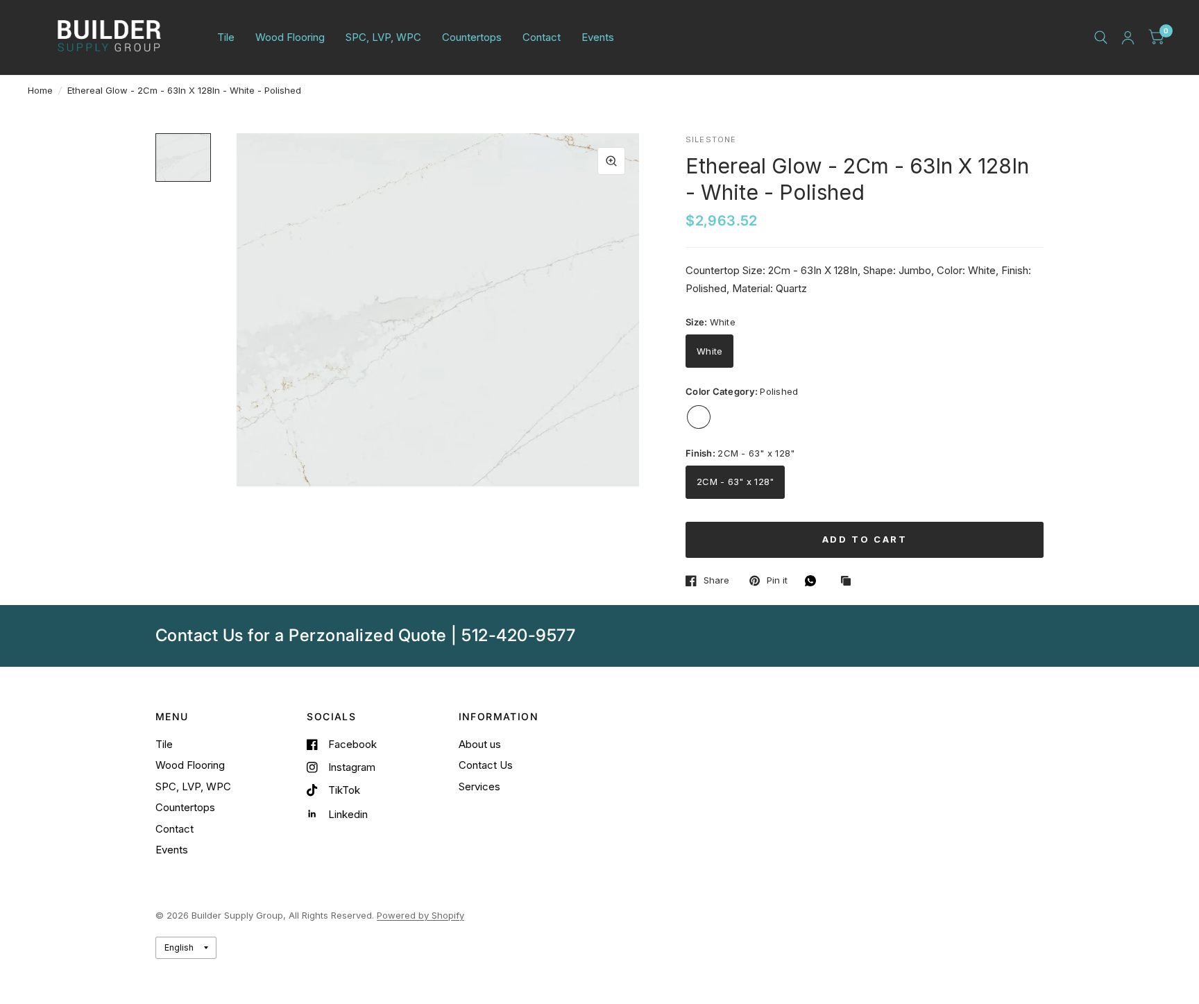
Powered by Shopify (420, 915)
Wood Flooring (290, 37)
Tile (226, 37)
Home (40, 90)
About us (480, 744)
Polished (699, 417)
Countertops (472, 37)
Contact (541, 37)
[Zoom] (611, 161)
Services (479, 786)
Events (597, 37)
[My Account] (1127, 37)
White (709, 351)
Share (716, 580)
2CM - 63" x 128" (735, 481)
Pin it (777, 580)
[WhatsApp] (814, 580)
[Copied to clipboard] (849, 581)
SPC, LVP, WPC (383, 37)
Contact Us (486, 765)
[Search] (1100, 37)
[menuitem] (226, 37)
